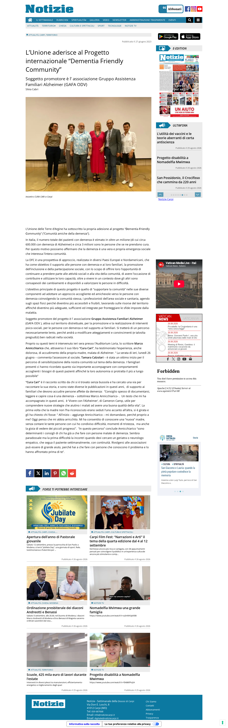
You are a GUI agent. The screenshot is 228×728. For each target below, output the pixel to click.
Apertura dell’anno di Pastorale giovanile (51, 539)
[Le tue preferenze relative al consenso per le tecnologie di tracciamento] (223, 723)
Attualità (32, 25)
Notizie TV (130, 25)
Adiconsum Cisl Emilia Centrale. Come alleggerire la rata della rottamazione (177, 177)
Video (106, 19)
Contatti (150, 705)
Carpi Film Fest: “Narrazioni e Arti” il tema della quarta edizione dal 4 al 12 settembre (119, 541)
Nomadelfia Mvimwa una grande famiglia (115, 610)
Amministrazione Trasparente (147, 19)
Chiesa (62, 25)
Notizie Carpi (165, 199)
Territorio (48, 25)
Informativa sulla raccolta (84, 724)
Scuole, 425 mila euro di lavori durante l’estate (56, 676)
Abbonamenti (153, 709)
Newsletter (119, 19)
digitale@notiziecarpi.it (106, 718)
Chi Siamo (151, 701)
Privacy (149, 713)
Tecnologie (114, 25)
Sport (101, 25)
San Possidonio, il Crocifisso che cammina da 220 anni (178, 155)
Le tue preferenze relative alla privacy (128, 724)
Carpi (44, 532)
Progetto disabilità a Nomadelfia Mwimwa (115, 676)
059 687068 (97, 711)
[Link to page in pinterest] (55, 473)
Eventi (172, 19)
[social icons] (168, 359)
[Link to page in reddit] (72, 473)
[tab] (167, 318)
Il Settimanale (44, 19)
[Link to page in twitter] (38, 473)
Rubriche (61, 19)
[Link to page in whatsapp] (63, 473)
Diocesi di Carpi (126, 701)
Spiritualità (78, 19)
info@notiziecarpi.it (104, 714)
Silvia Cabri (32, 89)
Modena (53, 603)
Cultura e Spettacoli (82, 25)
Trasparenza (152, 717)
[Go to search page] (189, 20)
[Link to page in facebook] (30, 473)
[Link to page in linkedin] (47, 473)
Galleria (94, 19)
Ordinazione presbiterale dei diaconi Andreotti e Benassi (55, 610)
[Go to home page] (30, 20)
